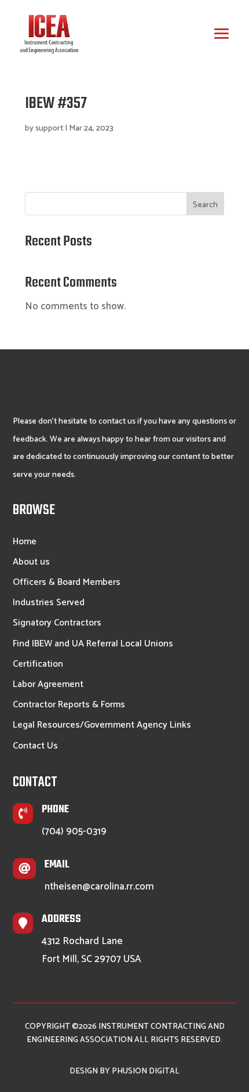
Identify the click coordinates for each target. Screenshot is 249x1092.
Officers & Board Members (66, 583)
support (49, 128)
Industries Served (49, 603)
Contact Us (35, 747)
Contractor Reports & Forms (69, 706)
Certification (38, 665)
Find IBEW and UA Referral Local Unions (93, 645)
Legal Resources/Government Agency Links (102, 726)
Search (205, 205)
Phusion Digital (146, 1071)
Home (24, 542)
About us (31, 563)
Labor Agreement (48, 685)
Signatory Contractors (57, 624)
